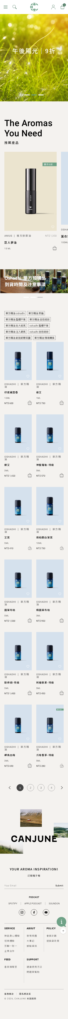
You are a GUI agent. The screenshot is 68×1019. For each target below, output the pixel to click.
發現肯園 (32, 935)
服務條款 (9, 994)
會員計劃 (52, 935)
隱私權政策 (25, 994)
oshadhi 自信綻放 (38, 331)
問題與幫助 (33, 972)
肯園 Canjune (34, 7)
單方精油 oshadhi (15, 313)
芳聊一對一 (10, 946)
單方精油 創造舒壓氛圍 (18, 338)
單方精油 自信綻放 (39, 319)
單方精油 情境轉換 (44, 338)
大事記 (30, 940)
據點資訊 (32, 946)
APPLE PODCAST (33, 903)
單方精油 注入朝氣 (16, 331)
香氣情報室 (10, 966)
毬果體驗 (9, 940)
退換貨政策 (53, 940)
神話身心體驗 (12, 935)
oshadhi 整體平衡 (38, 325)
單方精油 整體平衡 (16, 319)
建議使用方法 (34, 966)
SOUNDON (54, 903)
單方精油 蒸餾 (36, 313)
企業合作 (9, 951)
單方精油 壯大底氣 (16, 325)
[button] (26, 297)
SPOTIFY (12, 903)
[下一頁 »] (61, 787)
